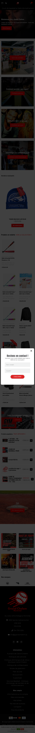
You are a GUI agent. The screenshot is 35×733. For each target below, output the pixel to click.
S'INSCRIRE (17, 376)
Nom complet (10, 364)
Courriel (8, 370)
